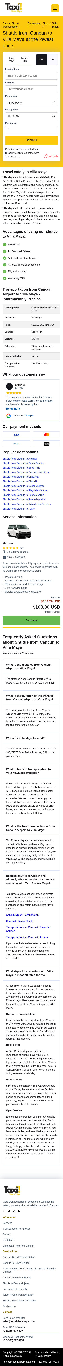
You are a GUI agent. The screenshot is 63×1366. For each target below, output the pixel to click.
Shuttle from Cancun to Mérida (19, 1300)
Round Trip (24, 59)
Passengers (11, 123)
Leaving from (12, 69)
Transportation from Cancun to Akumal (27, 937)
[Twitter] (9, 1211)
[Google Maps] (19, 1211)
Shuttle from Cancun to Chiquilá (20, 481)
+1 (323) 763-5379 (13, 1330)
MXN (52, 59)
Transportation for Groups (17, 1228)
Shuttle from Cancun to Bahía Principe (23, 463)
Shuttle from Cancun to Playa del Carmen (25, 490)
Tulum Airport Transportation (18, 1294)
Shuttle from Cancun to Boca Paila (21, 467)
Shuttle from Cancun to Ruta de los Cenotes (27, 504)
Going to (9, 82)
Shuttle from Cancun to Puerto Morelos (24, 499)
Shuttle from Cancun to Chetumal (21, 476)
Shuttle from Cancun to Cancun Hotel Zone (26, 472)
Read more (13, 408)
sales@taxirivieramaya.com (19, 1321)
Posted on (23, 415)
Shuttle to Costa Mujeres (16, 1283)
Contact (7, 1234)
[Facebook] (4, 1211)
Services (7, 1223)
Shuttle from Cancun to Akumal (20, 458)
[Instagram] (14, 1211)
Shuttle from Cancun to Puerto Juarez (23, 495)
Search (31, 140)
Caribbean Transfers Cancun (18, 1245)
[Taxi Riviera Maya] (13, 8)
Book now (31, 620)
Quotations (8, 1240)
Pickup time (11, 109)
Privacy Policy (43, 1356)
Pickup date (11, 96)
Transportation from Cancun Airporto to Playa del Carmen (29, 1270)
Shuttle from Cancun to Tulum (19, 508)
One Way (11, 59)
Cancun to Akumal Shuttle (17, 1277)
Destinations (9, 1306)
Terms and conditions (46, 1352)
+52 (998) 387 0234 (13, 1340)
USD (41, 59)
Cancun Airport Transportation (22, 915)
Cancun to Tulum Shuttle (19, 921)
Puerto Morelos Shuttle (15, 1289)
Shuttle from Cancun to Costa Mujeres (24, 486)
